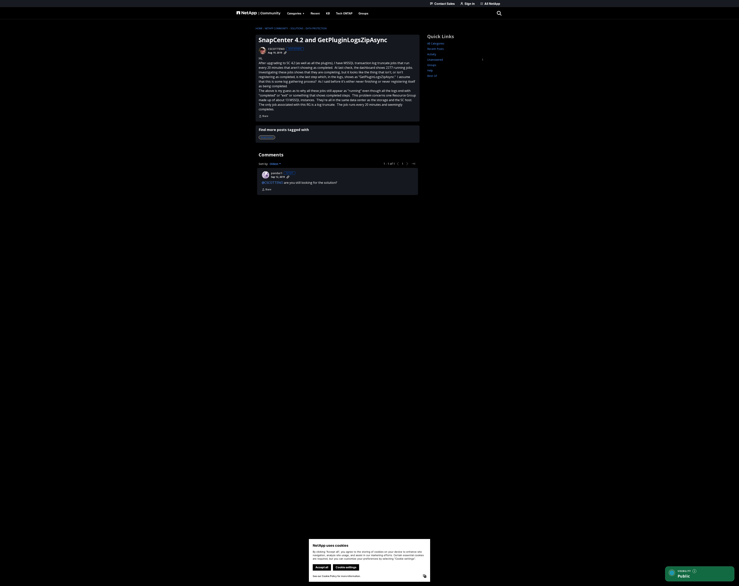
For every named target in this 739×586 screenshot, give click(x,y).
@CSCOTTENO (272, 183)
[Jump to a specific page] (413, 164)
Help (430, 70)
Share (263, 116)
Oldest (274, 164)
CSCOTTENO (276, 49)
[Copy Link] (285, 53)
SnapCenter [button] (267, 137)
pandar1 (276, 173)
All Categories (435, 43)
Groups (431, 65)
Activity (431, 54)
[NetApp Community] (258, 13)
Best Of (432, 76)
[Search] (499, 13)
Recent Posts (435, 49)
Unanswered (455, 59)
